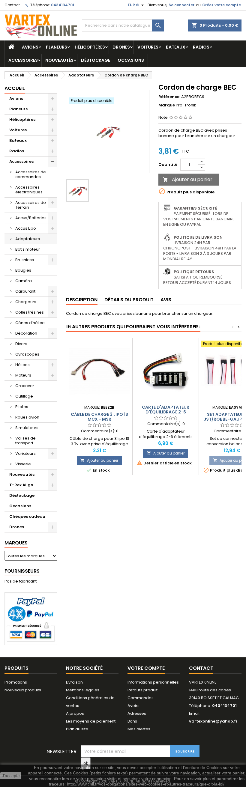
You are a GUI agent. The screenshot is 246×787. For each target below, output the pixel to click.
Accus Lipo (25, 228)
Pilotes (21, 407)
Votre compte (146, 668)
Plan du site (77, 729)
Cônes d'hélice (30, 323)
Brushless (24, 260)
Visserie (23, 464)
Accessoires (23, 60)
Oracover (24, 386)
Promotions (15, 682)
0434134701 (62, 4)
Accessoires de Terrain (30, 205)
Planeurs (56, 47)
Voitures (147, 47)
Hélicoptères (90, 47)
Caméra (23, 281)
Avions (30, 47)
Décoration (26, 333)
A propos (75, 713)
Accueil (14, 88)
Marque (166, 105)
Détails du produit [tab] (129, 299)
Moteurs (23, 375)
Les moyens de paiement (91, 721)
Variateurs (25, 453)
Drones (121, 47)
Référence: (169, 97)
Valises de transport (25, 440)
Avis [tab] (165, 299)
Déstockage (95, 60)
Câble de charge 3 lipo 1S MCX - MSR (99, 416)
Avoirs (134, 705)
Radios (201, 47)
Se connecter (181, 4)
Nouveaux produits (22, 690)
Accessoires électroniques (29, 189)
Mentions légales (82, 690)
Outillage (24, 396)
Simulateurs (26, 428)
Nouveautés (59, 60)
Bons (132, 721)
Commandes (141, 698)
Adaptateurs (27, 239)
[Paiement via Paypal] (30, 619)
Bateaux (175, 47)
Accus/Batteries (30, 218)
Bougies (23, 270)
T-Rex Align (21, 485)
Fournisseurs (22, 571)
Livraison (74, 682)
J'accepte (11, 775)
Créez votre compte (221, 4)
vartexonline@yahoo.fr (213, 721)
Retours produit (143, 690)
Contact (12, 4)
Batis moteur (27, 249)
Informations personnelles (153, 682)
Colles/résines (29, 312)
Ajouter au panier (187, 179)
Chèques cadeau (27, 516)
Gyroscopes (27, 354)
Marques (16, 542)
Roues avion (27, 417)
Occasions (131, 60)
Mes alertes (139, 729)
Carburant (25, 291)
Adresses (137, 713)
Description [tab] (82, 299)
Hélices (22, 365)
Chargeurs (25, 302)
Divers (21, 344)
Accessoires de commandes (30, 174)
